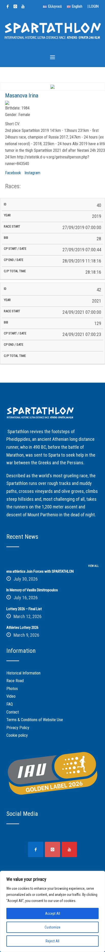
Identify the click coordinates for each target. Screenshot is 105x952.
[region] (52, 911)
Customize (52, 927)
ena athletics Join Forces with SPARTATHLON (40, 571)
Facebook (13, 172)
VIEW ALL (93, 566)
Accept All (52, 913)
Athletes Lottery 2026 (22, 627)
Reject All (52, 941)
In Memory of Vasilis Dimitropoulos (32, 590)
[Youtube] (23, 6)
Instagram (32, 172)
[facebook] (7, 6)
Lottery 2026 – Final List (24, 609)
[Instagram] (15, 6)
